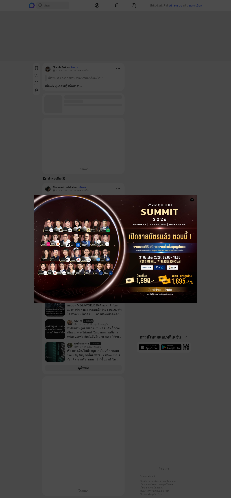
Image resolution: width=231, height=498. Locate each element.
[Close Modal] (192, 199)
